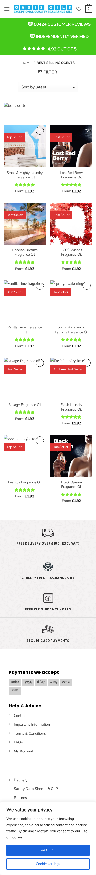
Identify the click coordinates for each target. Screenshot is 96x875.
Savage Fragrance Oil (24, 405)
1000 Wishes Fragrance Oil (71, 252)
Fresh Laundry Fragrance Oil (71, 407)
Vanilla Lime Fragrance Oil (24, 330)
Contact (20, 715)
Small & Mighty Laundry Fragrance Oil (25, 175)
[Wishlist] (78, 9)
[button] (7, 9)
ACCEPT (48, 850)
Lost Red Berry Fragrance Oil (71, 175)
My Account (23, 751)
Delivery (20, 780)
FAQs (18, 742)
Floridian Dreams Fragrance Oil (24, 252)
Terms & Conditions (30, 733)
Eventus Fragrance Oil (24, 482)
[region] (48, 838)
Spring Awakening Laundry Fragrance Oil (71, 330)
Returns (20, 797)
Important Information (32, 724)
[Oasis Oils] (43, 9)
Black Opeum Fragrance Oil (71, 484)
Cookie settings (48, 863)
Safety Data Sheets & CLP (36, 788)
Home (26, 63)
